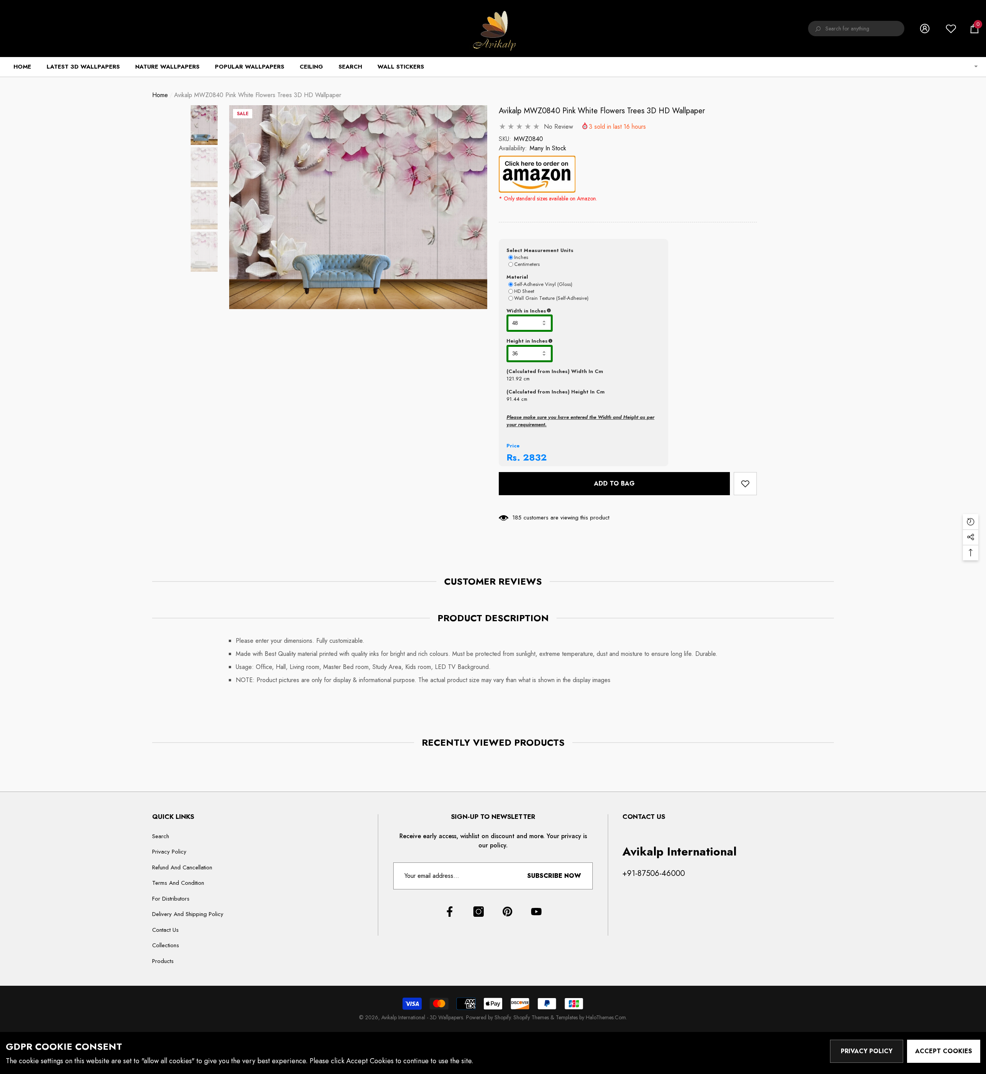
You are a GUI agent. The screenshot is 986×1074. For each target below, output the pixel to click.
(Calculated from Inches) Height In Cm (555, 391)
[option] (358, 207)
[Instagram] (478, 911)
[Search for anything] (856, 28)
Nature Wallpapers (167, 66)
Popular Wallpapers (249, 66)
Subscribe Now (554, 875)
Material (517, 277)
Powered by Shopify (488, 1017)
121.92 (514, 378)
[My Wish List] (951, 28)
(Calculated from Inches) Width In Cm (554, 371)
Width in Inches (563, 311)
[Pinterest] (507, 911)
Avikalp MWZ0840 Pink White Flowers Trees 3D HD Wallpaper (602, 110)
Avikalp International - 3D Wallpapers (422, 1017)
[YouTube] (536, 911)
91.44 (513, 399)
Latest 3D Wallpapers (83, 66)
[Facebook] (450, 911)
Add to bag (614, 483)
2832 (535, 457)
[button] (974, 28)
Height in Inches (565, 341)
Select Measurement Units (539, 250)
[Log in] (925, 28)
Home (160, 95)
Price (513, 445)
